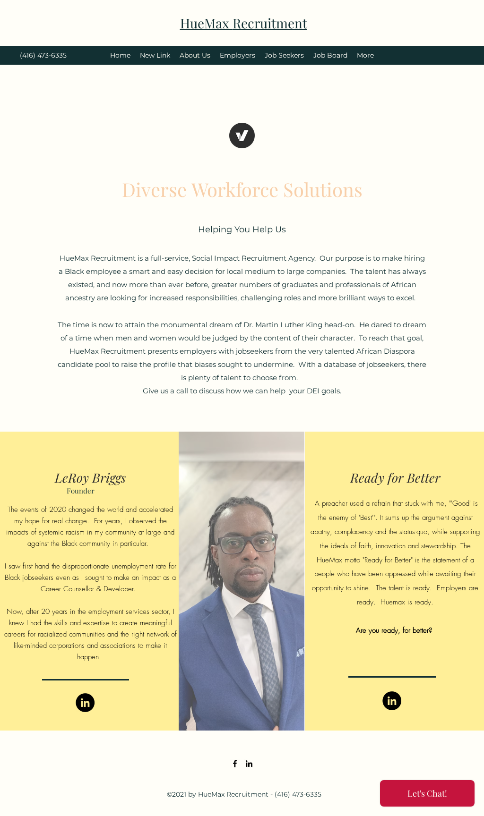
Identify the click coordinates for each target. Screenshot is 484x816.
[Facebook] (235, 763)
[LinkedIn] (85, 702)
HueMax (206, 23)
